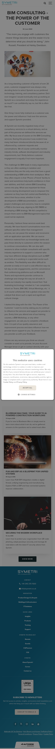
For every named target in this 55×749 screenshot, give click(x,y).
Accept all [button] (27, 388)
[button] (27, 394)
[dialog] (27, 374)
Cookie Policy (8, 382)
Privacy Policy (22, 382)
